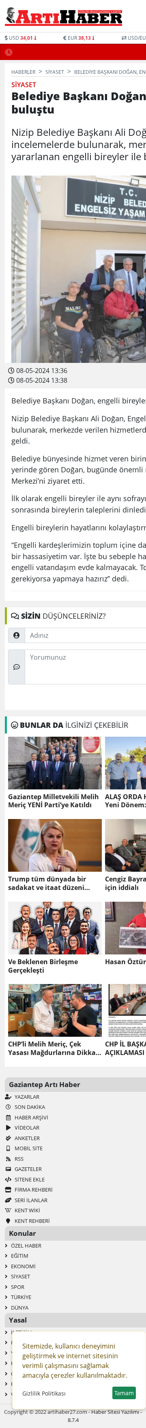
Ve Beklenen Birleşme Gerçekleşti (43, 966)
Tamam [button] (124, 1393)
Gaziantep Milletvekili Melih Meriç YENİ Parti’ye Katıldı (53, 801)
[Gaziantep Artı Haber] (63, 16)
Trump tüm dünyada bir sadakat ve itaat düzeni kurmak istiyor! (47, 883)
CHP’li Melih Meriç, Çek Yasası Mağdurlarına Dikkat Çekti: (53, 1048)
